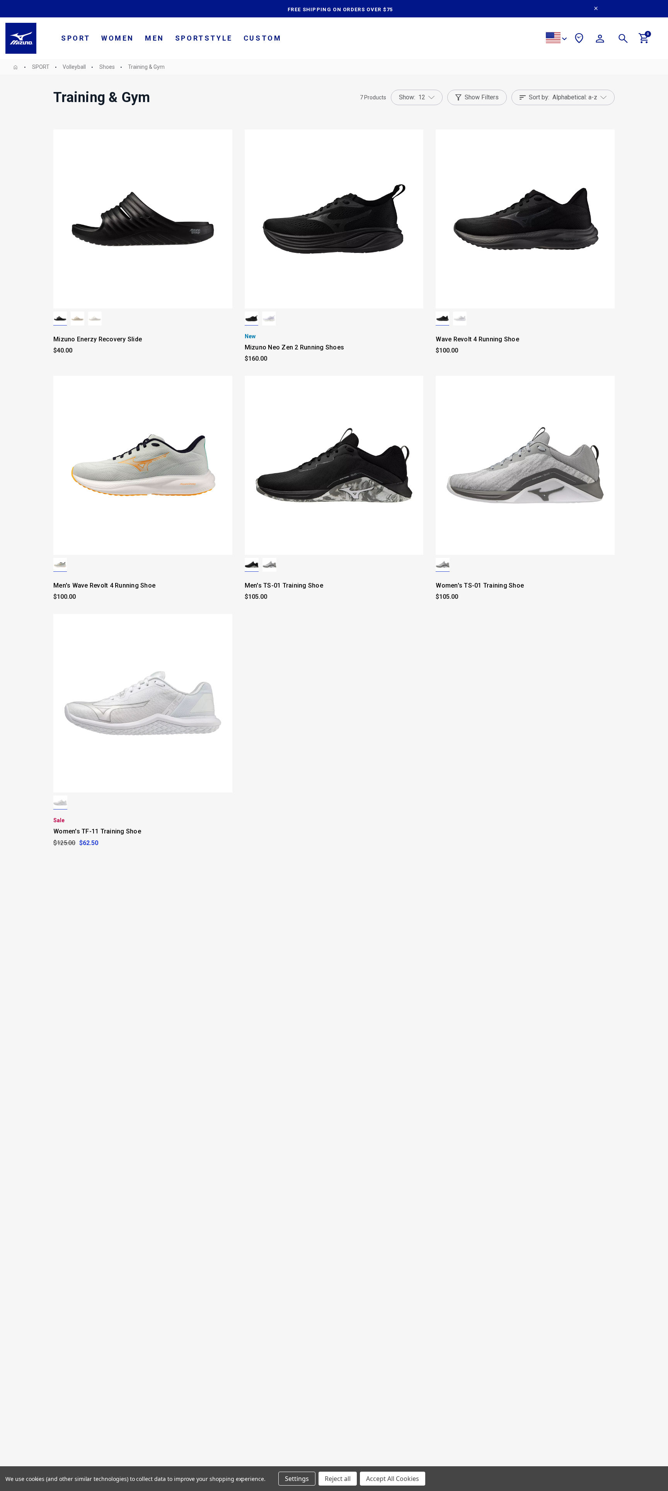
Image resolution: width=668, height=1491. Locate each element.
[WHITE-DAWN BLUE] (269, 318)
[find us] (579, 39)
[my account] (599, 40)
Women (117, 38)
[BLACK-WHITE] (252, 565)
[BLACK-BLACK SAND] (251, 318)
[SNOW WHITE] (95, 318)
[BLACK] (60, 318)
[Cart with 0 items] (644, 41)
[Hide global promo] (596, 9)
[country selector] (556, 39)
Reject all (338, 1478)
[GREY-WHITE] (269, 565)
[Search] (623, 40)
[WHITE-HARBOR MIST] (460, 318)
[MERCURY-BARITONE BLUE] (60, 565)
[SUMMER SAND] (77, 318)
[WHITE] (60, 802)
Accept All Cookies (392, 1478)
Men (154, 38)
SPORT (75, 38)
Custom (263, 38)
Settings (297, 1478)
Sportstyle (204, 38)
